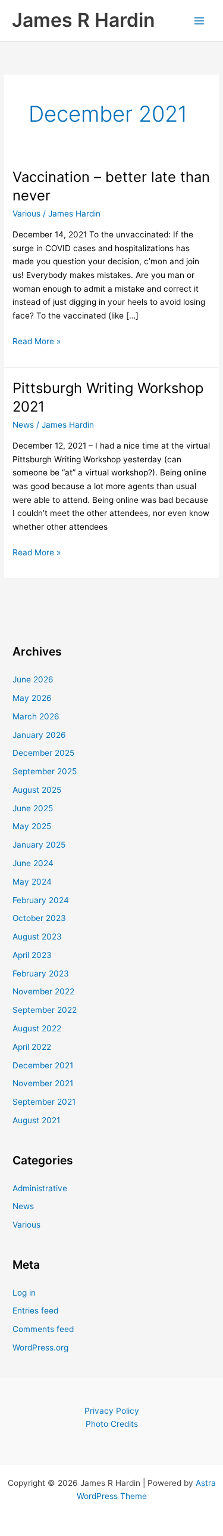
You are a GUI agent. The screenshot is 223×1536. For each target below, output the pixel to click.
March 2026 (35, 716)
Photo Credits (112, 1424)
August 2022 (36, 1028)
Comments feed (43, 1329)
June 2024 (33, 863)
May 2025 (31, 826)
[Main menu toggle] (199, 20)
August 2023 (37, 936)
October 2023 (39, 918)
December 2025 (43, 753)
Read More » (36, 342)
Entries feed (35, 1310)
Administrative (39, 1188)
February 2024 (40, 900)
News (23, 424)
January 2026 (39, 735)
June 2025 (32, 808)
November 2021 (42, 1083)
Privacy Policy (111, 1411)
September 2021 (44, 1102)
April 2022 (31, 1047)
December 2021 (42, 1065)
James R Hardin (83, 20)
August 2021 (36, 1120)
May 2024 (32, 881)
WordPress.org (40, 1347)
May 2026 (32, 698)
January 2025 (38, 844)
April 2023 (32, 955)
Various (26, 213)
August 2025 (36, 790)
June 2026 (33, 679)
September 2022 (44, 1010)
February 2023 (40, 973)
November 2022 (43, 991)
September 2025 (44, 771)
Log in (24, 1292)
